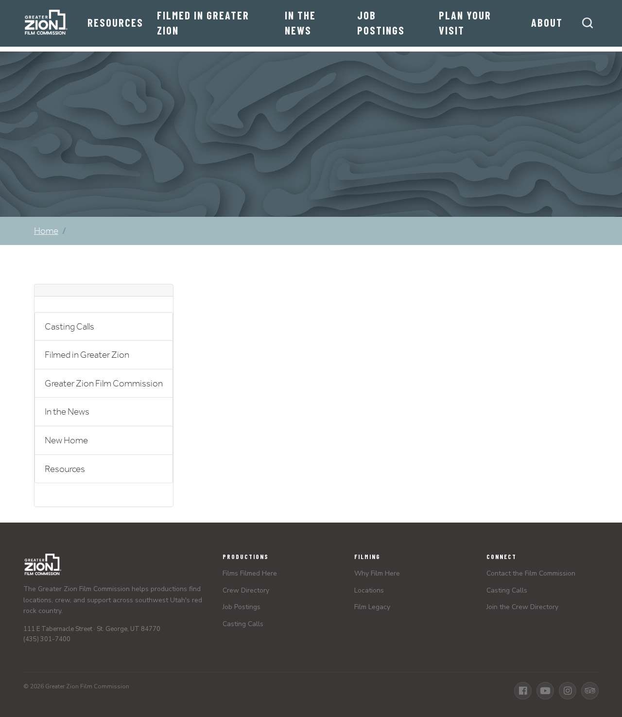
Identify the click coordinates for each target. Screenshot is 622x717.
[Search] (587, 23)
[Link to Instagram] (567, 691)
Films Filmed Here (250, 573)
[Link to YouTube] (545, 691)
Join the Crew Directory (522, 607)
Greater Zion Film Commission (104, 383)
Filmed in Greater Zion (203, 22)
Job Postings (381, 22)
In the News (300, 22)
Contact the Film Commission (530, 573)
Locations (369, 590)
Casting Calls (69, 326)
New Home (66, 440)
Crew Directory (246, 590)
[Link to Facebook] (523, 691)
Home (46, 230)
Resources (115, 22)
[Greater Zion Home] (45, 23)
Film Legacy (372, 607)
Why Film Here (377, 573)
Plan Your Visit (465, 22)
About (547, 22)
